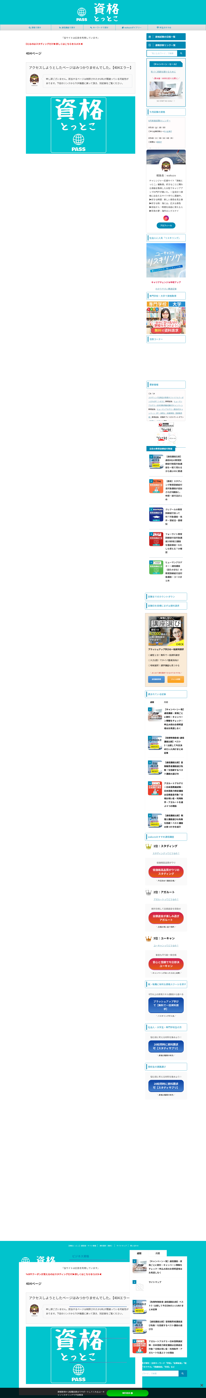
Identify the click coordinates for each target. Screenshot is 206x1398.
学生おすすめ (165, 27)
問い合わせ (134, 1245)
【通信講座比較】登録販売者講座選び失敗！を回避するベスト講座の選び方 (165, 1325)
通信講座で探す (68, 27)
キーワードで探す (101, 27)
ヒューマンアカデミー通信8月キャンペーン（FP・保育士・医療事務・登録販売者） (165, 413)
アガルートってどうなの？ (166, 899)
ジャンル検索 (175, 679)
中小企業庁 (168, 131)
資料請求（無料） (106, 1245)
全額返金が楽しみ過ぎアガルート (166, 918)
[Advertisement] (166, 361)
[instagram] (166, 218)
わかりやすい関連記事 (166, 288)
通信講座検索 (156, 679)
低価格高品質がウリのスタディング (166, 871)
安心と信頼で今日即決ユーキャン (166, 964)
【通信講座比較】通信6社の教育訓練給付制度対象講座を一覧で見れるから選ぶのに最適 (173, 463)
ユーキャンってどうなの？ (166, 945)
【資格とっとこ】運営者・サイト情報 (82, 1245)
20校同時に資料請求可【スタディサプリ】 (166, 1046)
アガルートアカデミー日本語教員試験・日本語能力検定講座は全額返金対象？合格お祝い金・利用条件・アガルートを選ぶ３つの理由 (173, 794)
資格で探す (36, 27)
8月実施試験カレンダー (159, 120)
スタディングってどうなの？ (166, 853)
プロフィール (166, 225)
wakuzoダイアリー (133, 27)
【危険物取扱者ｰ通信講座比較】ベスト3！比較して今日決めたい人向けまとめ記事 (174, 745)
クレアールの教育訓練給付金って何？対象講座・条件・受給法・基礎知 (173, 516)
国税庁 (159, 142)
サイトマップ (122, 1245)
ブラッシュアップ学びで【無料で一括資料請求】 (166, 1005)
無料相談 (126, 1393)
